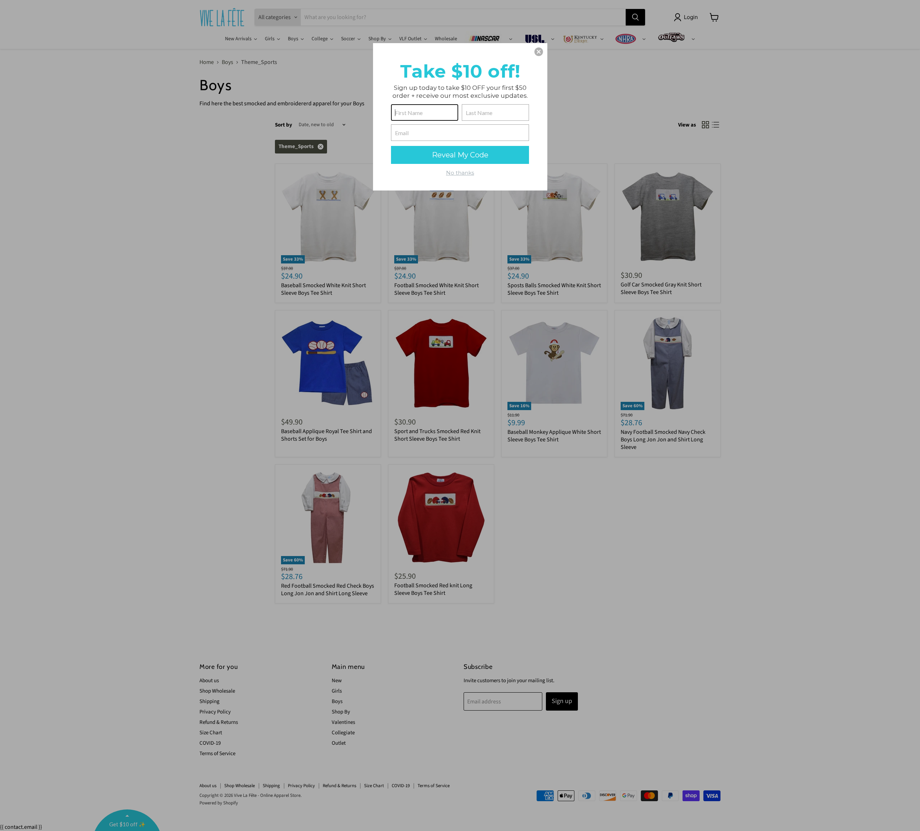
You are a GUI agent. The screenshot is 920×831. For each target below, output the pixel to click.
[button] (538, 51)
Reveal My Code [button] (460, 155)
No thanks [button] (460, 172)
